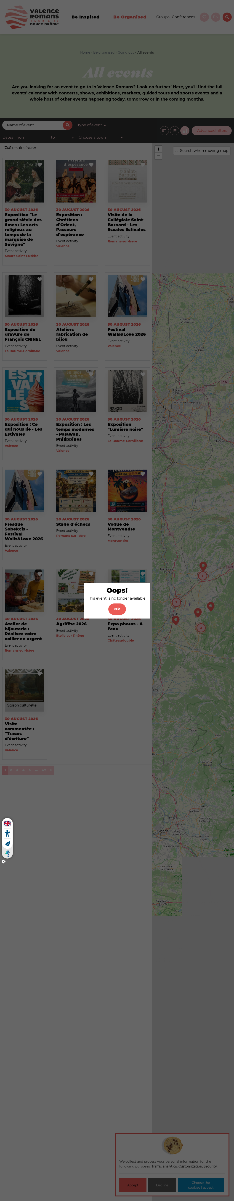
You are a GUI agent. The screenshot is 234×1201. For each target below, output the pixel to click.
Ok (117, 609)
